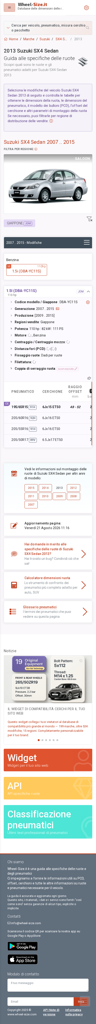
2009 (59, 496)
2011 (31, 496)
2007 (31, 504)
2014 (45, 488)
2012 (73, 488)
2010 (45, 496)
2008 (73, 496)
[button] (48, 28)
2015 (31, 488)
